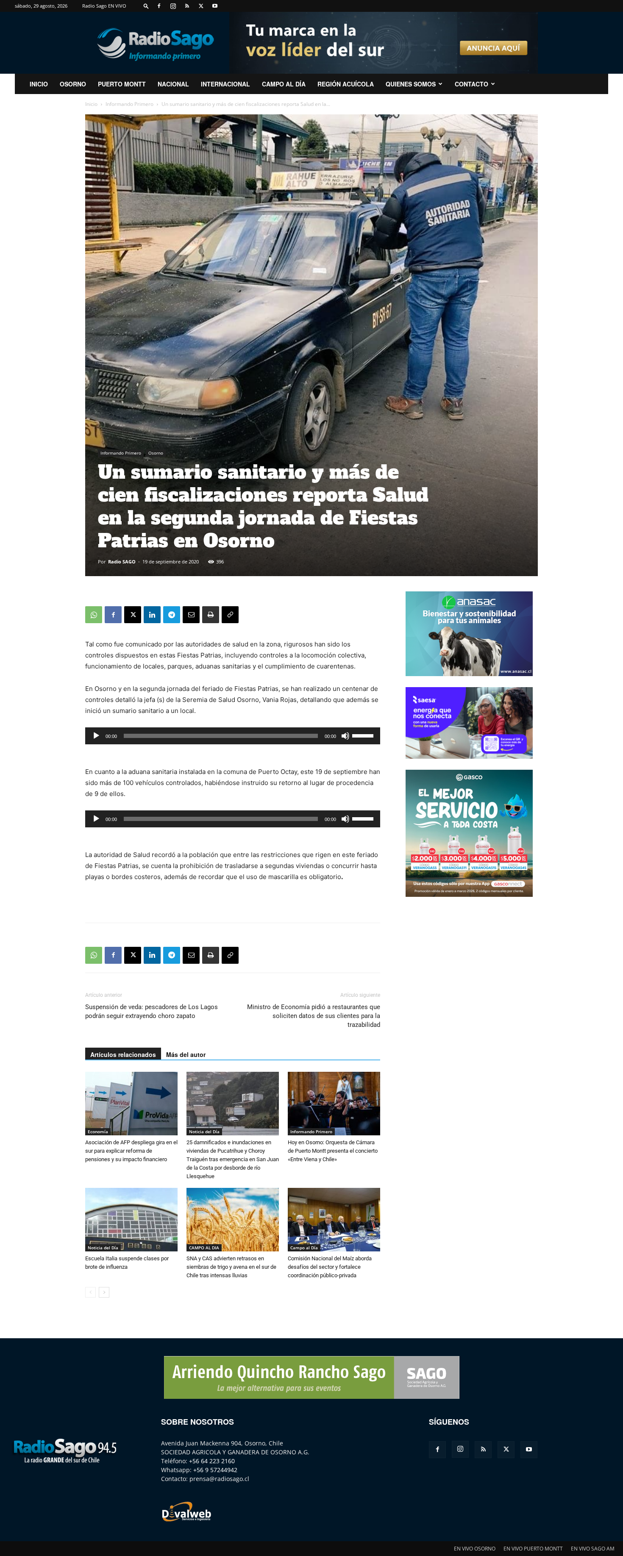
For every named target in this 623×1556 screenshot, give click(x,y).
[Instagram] (173, 6)
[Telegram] (171, 614)
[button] (146, 6)
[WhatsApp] (93, 614)
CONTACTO (471, 84)
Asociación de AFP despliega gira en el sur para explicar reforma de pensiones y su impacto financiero (131, 1150)
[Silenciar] (345, 736)
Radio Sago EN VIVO (104, 6)
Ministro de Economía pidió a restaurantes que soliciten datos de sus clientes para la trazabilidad (313, 1016)
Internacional (225, 84)
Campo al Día (284, 84)
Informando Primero (129, 104)
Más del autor (186, 1054)
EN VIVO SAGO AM (593, 1548)
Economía (98, 1131)
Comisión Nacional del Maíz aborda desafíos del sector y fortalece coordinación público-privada (330, 1267)
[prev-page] (90, 1292)
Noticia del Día (204, 1131)
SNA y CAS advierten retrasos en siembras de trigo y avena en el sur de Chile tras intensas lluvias (231, 1267)
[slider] (364, 735)
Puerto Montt (122, 84)
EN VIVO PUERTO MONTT (533, 1548)
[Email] (191, 614)
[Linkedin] (152, 614)
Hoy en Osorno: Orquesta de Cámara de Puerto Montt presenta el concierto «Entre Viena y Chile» (333, 1150)
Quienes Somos (411, 84)
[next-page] (104, 1292)
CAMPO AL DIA (204, 1248)
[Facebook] (159, 6)
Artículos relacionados (123, 1054)
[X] (201, 6)
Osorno (73, 84)
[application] (232, 735)
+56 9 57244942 (215, 1470)
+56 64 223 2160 (212, 1461)
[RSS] (187, 6)
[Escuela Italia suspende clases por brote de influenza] (131, 1219)
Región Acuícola (345, 84)
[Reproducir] (96, 736)
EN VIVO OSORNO (474, 1548)
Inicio (91, 104)
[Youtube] (215, 6)
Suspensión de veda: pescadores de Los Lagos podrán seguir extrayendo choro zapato (151, 1011)
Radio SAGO (122, 561)
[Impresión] (210, 614)
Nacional (173, 84)
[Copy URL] (230, 614)
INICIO (39, 84)
